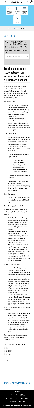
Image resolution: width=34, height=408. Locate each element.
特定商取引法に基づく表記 (17, 401)
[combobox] (17, 56)
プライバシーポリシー (12, 398)
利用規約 (22, 395)
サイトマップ (13, 395)
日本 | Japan (17, 391)
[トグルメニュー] (1, 2)
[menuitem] (5, 2)
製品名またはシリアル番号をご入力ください (16, 51)
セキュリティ (24, 398)
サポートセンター (14, 28)
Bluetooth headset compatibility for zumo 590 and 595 (18, 200)
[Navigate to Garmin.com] (17, 2)
